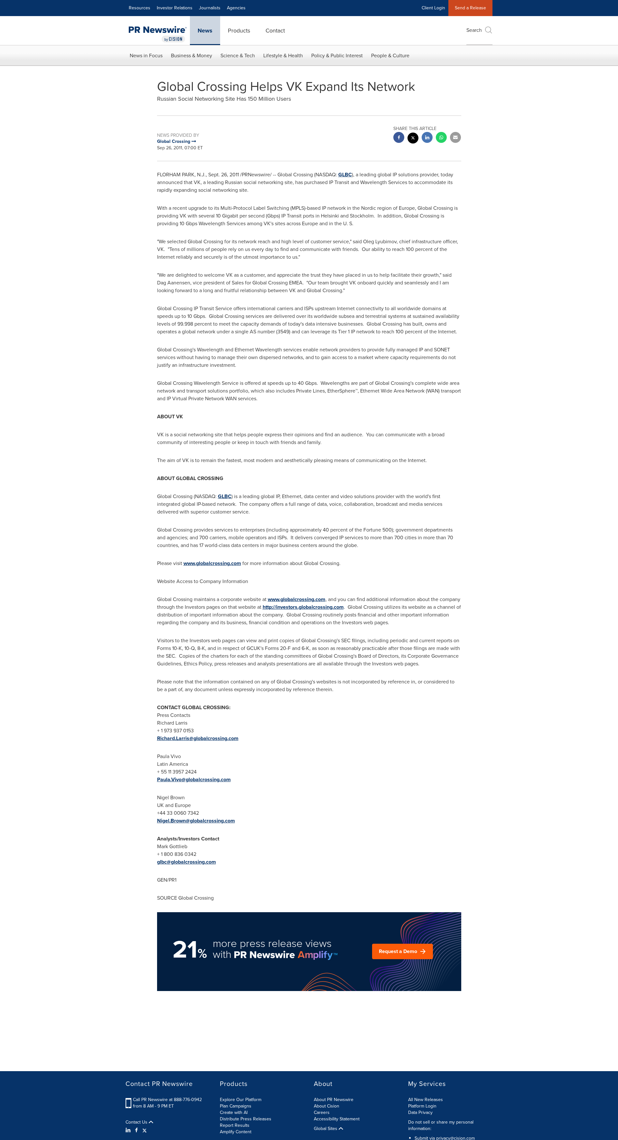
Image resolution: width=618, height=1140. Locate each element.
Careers (322, 1112)
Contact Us (137, 1122)
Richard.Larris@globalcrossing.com (198, 738)
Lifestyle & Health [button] (283, 55)
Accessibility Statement (337, 1119)
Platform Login (422, 1106)
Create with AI (234, 1112)
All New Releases (425, 1099)
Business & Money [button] (191, 55)
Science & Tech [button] (237, 55)
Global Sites (326, 1129)
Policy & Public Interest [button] (337, 55)
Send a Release (470, 8)
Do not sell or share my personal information (440, 1125)
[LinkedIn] (129, 1130)
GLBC (345, 174)
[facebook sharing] (398, 138)
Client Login (433, 8)
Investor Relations (174, 8)
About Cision (326, 1106)
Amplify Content (235, 1131)
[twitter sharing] (412, 139)
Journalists (209, 8)
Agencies (236, 8)
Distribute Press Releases (245, 1119)
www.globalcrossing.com (212, 563)
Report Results (234, 1125)
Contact (275, 30)
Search (474, 30)
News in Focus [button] (146, 55)
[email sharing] (455, 138)
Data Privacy (420, 1112)
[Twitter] (144, 1130)
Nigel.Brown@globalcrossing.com (196, 820)
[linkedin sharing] (427, 138)
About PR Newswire (333, 1099)
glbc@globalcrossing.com (186, 862)
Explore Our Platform (240, 1099)
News (205, 30)
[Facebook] (136, 1130)
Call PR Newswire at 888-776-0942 (167, 1099)
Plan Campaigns (235, 1106)
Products (239, 30)
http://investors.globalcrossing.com (303, 607)
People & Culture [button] (390, 55)
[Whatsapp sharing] (441, 138)
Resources (139, 8)
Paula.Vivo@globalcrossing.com (194, 779)
